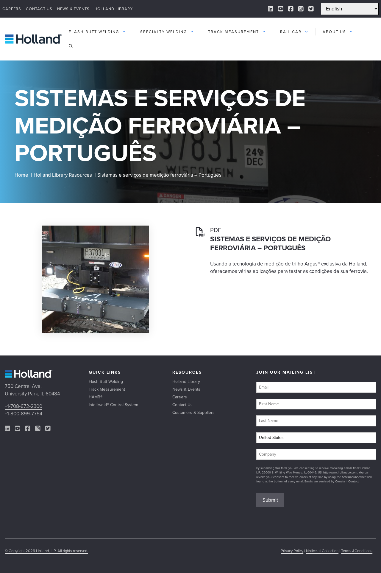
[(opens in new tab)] (95, 331)
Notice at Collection (322, 551)
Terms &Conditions (356, 551)
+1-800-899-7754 (23, 413)
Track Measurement (233, 32)
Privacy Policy (292, 551)
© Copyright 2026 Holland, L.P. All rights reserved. (46, 551)
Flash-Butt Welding (94, 32)
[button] (71, 46)
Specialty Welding (163, 32)
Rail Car (291, 32)
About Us (334, 32)
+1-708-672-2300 (23, 406)
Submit (270, 500)
